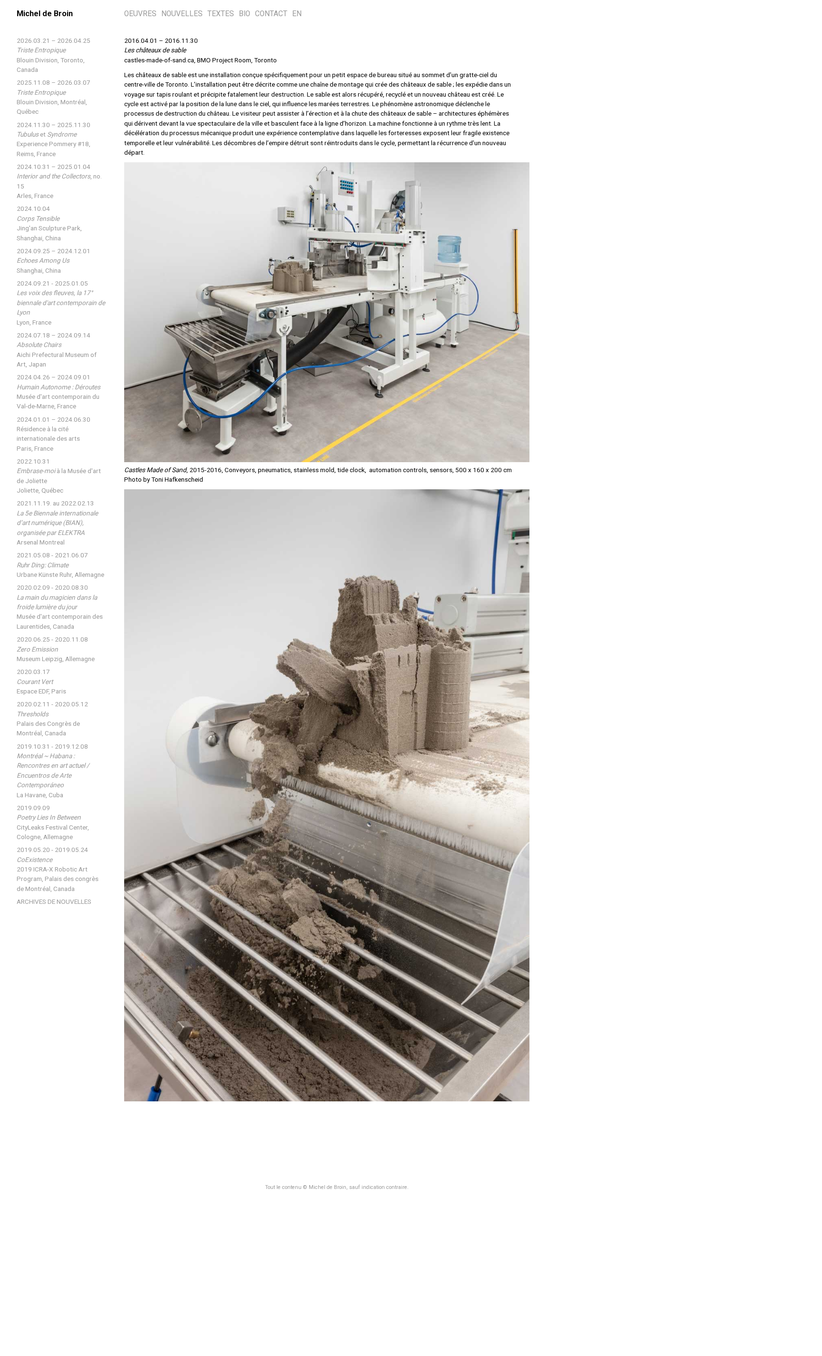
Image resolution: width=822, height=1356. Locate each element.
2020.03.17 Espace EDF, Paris (41, 681)
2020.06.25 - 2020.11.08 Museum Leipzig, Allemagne (56, 649)
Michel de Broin (45, 13)
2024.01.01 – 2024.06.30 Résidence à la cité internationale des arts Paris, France (53, 434)
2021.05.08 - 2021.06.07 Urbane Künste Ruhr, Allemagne (60, 564)
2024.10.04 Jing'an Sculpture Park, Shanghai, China (49, 223)
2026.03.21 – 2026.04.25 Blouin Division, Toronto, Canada (53, 55)
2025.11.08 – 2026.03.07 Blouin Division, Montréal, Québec (53, 97)
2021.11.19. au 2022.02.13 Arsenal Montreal (57, 522)
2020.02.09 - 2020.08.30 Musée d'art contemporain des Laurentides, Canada (60, 607)
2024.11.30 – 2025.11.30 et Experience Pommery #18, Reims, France (53, 139)
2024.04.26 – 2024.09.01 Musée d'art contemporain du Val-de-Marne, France (58, 391)
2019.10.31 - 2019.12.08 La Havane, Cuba (53, 770)
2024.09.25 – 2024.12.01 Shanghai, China (53, 260)
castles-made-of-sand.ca (159, 60)
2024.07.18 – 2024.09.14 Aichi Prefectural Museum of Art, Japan (57, 349)
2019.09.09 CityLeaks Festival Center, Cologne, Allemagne (53, 822)
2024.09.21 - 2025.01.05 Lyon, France (61, 302)
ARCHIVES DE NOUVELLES (54, 901)
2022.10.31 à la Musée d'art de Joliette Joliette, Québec (59, 475)
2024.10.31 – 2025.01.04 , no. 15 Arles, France (59, 181)
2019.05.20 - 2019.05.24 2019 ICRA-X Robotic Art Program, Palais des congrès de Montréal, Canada (57, 869)
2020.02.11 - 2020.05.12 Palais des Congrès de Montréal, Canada (52, 718)
